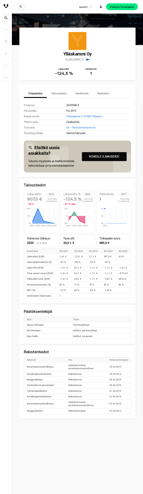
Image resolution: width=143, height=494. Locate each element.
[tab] (35, 93)
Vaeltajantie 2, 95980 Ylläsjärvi (84, 116)
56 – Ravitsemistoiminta (80, 127)
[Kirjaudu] (101, 6)
